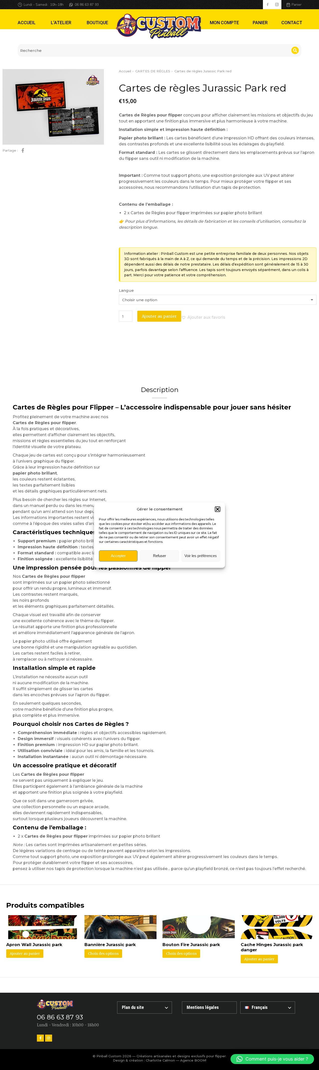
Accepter (118, 556)
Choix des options (103, 953)
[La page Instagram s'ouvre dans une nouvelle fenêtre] (276, 4)
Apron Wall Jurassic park (34, 944)
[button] (217, 509)
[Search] (295, 50)
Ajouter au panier (159, 316)
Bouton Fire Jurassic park (191, 944)
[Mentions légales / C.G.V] (209, 1007)
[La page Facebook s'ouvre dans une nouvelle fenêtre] (267, 4)
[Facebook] (40, 1038)
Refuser (159, 556)
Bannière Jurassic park (110, 944)
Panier (297, 4)
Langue (126, 290)
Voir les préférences (200, 556)
